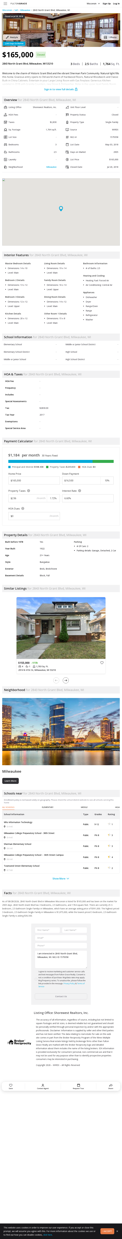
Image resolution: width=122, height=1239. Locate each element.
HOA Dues (14, 508)
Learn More (10, 780)
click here (47, 1234)
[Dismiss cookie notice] (117, 1231)
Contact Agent (43, 1088)
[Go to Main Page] (19, 3)
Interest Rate (69, 490)
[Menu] (5, 3)
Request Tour (78, 1088)
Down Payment (70, 474)
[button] (61, 30)
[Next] (66, 680)
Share (110, 1088)
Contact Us (61, 996)
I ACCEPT (107, 1231)
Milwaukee (25, 10)
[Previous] (56, 680)
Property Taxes (17, 490)
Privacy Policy (69, 983)
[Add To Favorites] (102, 663)
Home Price (14, 474)
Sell (16, 10)
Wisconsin (91, 3)
